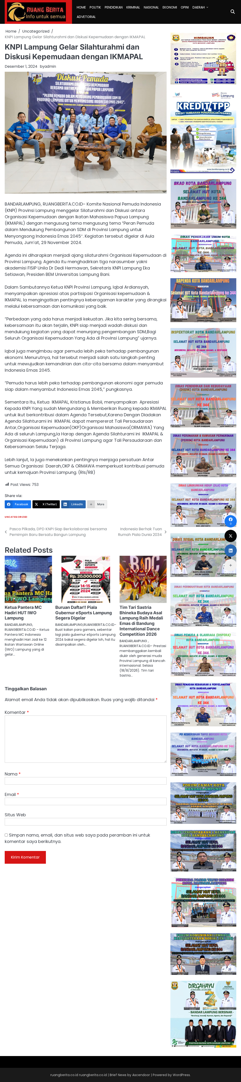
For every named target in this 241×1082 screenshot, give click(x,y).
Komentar (17, 712)
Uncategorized (16, 517)
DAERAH (199, 7)
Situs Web (15, 815)
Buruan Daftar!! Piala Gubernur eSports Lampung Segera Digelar (83, 613)
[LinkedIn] (231, 550)
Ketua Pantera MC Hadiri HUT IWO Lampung (23, 613)
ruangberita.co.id (93, 1075)
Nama (13, 774)
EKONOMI (170, 7)
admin (50, 66)
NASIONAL (151, 7)
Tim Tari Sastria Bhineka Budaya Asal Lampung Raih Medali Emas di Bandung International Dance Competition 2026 (141, 621)
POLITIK (95, 7)
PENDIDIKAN (114, 7)
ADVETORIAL (86, 16)
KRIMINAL (133, 7)
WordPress (181, 1075)
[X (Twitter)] (231, 536)
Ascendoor (141, 1075)
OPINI (185, 7)
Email (12, 794)
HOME (81, 7)
